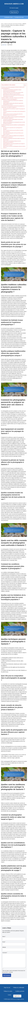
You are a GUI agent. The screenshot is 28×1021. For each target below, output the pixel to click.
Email (3, 941)
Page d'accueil (14, 12)
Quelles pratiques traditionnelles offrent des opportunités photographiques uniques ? (13, 104)
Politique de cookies (8, 991)
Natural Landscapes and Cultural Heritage (13, 23)
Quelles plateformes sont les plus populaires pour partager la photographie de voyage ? (14, 144)
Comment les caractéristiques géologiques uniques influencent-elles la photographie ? (12, 90)
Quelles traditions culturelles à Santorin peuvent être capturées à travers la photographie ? (12, 98)
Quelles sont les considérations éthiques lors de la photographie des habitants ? (12, 142)
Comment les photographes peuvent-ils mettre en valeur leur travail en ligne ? (14, 139)
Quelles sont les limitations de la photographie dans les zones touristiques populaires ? (14, 123)
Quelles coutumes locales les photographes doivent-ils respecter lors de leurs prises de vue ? (12, 115)
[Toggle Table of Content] (24, 85)
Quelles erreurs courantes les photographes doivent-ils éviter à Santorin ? (14, 147)
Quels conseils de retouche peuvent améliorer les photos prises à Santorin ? (13, 131)
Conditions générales (19, 991)
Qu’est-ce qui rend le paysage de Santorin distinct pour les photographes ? (13, 88)
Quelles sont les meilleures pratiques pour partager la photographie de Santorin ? (13, 136)
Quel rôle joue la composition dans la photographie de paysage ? (12, 128)
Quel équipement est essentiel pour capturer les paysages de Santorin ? (14, 109)
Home (2, 23)
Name (4, 936)
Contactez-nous (8, 17)
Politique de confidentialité (18, 987)
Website (4, 947)
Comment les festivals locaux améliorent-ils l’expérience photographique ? (13, 101)
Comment (4, 952)
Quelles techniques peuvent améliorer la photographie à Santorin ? (13, 125)
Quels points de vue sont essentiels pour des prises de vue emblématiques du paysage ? (13, 96)
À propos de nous (19, 17)
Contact (9, 994)
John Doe (4, 44)
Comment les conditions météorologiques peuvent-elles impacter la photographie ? (13, 120)
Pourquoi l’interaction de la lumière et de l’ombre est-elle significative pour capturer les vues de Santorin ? (13, 93)
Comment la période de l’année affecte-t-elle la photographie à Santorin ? (14, 112)
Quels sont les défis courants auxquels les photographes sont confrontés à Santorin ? (13, 117)
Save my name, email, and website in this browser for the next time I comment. (13, 971)
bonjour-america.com (14, 4)
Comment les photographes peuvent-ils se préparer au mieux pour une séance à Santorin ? (13, 106)
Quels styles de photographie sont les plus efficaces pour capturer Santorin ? (13, 133)
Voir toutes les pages (14, 7)
